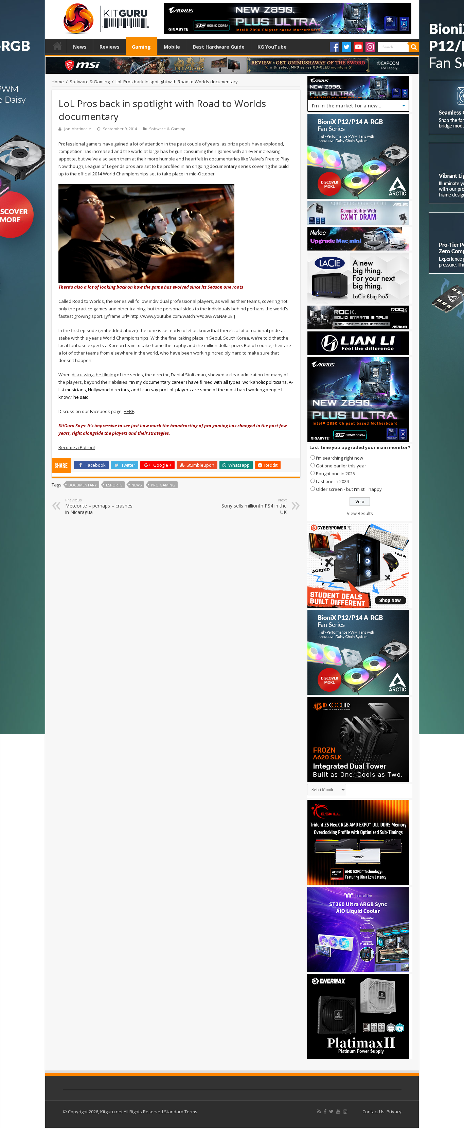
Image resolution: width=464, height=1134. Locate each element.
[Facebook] (334, 47)
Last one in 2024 (332, 481)
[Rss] (319, 1111)
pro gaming (163, 484)
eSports (114, 484)
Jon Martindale (77, 128)
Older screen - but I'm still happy (349, 489)
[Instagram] (370, 47)
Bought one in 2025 (335, 473)
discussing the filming (94, 375)
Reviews (110, 47)
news (136, 484)
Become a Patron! (76, 447)
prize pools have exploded (255, 144)
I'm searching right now (339, 458)
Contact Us (373, 1112)
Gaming (141, 47)
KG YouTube (272, 47)
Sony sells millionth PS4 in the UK (254, 506)
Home (57, 46)
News (80, 47)
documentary (82, 484)
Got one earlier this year (341, 466)
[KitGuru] (104, 16)
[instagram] (345, 1111)
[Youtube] (358, 47)
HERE (129, 411)
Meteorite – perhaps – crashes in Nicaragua (98, 506)
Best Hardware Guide (219, 47)
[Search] (414, 47)
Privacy (394, 1112)
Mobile (172, 47)
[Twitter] (346, 47)
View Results (360, 513)
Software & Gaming (90, 82)
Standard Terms (180, 1112)
